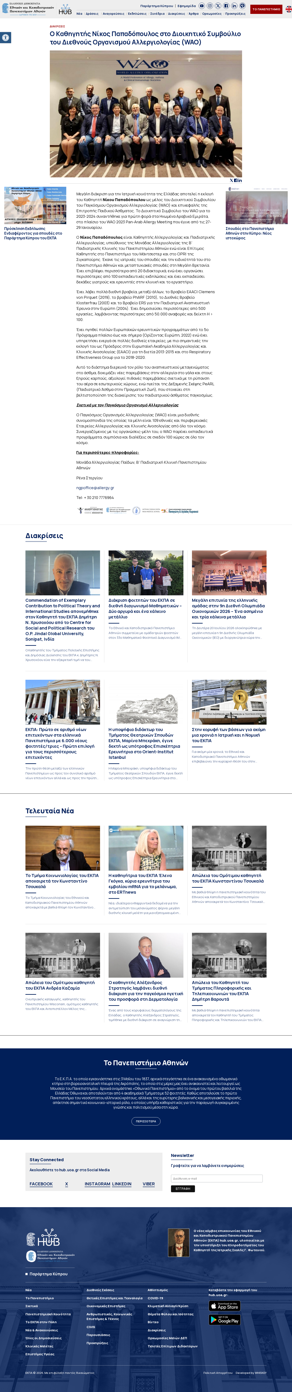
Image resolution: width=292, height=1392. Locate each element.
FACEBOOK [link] (41, 1184)
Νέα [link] (79, 14)
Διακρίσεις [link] (176, 14)
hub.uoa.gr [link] (218, 1295)
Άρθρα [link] (194, 14)
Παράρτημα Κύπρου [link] (156, 5)
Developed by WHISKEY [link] (251, 1373)
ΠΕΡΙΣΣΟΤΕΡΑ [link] (146, 1121)
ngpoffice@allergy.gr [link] (95, 487)
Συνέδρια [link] (157, 14)
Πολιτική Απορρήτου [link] (218, 1373)
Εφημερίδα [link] (187, 5)
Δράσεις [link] (92, 14)
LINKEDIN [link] (121, 1184)
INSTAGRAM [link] (97, 1184)
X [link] (66, 1184)
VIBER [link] (149, 1184)
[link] (5, 37)
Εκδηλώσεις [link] (137, 14)
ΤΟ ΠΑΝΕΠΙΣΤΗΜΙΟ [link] (266, 9)
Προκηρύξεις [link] (235, 14)
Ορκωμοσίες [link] (212, 14)
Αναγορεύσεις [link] (113, 14)
